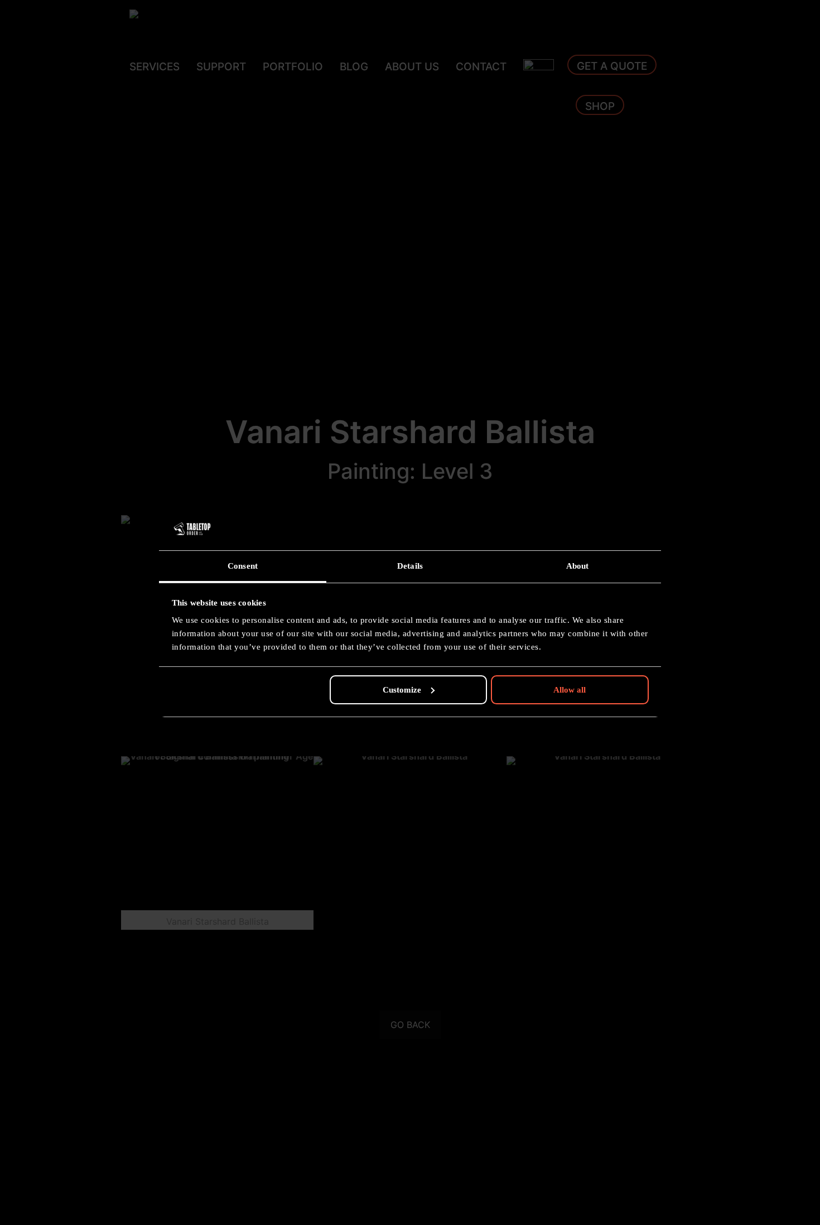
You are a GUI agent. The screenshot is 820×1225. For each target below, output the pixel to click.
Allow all (569, 689)
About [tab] (577, 565)
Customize (402, 689)
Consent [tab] (243, 565)
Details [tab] (410, 565)
